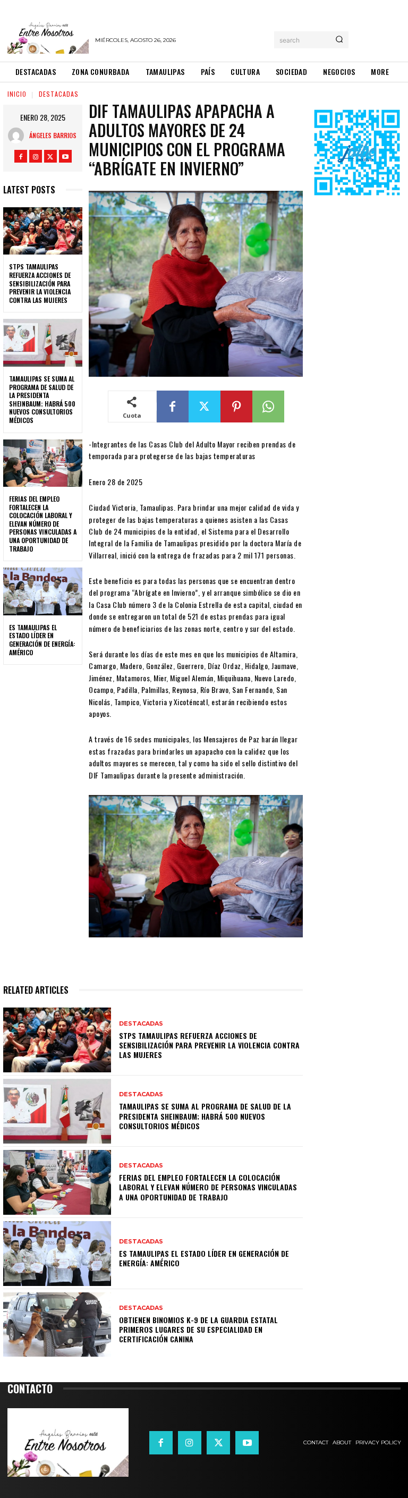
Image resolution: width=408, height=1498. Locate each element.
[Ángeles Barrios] (18, 135)
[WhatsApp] (268, 406)
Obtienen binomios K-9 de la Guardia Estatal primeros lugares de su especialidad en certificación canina (198, 1329)
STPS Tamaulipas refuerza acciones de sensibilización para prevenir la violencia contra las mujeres (40, 283)
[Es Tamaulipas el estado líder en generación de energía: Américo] (42, 591)
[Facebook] (20, 156)
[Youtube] (65, 156)
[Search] (339, 39)
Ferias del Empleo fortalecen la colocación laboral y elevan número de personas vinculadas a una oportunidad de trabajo (42, 523)
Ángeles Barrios (52, 135)
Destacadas (59, 93)
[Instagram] (35, 156)
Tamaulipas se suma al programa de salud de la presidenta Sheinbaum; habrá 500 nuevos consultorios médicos (42, 399)
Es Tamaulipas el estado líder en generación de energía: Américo (42, 640)
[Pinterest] (236, 406)
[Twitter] (50, 156)
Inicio (17, 93)
